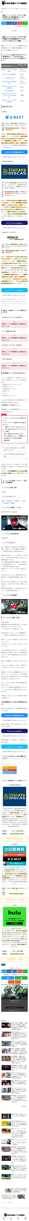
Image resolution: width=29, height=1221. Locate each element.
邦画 (4, 964)
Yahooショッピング (9, 772)
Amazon (6, 767)
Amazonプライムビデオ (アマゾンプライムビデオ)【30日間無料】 (9, 95)
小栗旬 (3, 500)
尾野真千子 (10, 500)
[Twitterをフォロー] (7, 978)
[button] (26, 606)
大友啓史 (3, 492)
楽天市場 (6, 770)
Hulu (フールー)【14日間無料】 (9, 74)
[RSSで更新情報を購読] (14, 982)
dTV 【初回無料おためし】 (9, 78)
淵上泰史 (6, 503)
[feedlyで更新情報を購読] (21, 978)
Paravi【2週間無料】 (9, 90)
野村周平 (17, 500)
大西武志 (12, 503)
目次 (13, 30)
